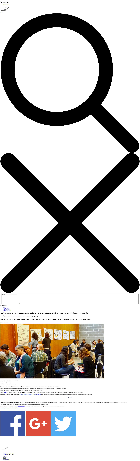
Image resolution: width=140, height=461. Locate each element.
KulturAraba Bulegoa (21, 406)
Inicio (4, 315)
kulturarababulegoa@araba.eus (8, 452)
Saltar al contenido (6, 4)
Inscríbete (70, 397)
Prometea (5, 392)
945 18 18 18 (5, 454)
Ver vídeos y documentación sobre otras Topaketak (9, 407)
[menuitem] (4, 307)
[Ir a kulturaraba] (5, 11)
